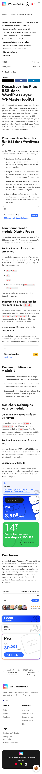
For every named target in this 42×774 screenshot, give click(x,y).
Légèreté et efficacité (10, 52)
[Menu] (39, 4)
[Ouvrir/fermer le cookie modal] (36, 768)
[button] (8, 80)
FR (34, 4)
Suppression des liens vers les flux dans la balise (19, 32)
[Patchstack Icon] (21, 764)
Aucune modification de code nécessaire (17, 35)
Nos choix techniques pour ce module (15, 42)
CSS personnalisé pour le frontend (16, 218)
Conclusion (6, 55)
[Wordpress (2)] (26, 764)
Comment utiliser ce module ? (12, 39)
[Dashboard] (27, 4)
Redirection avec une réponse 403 (14, 49)
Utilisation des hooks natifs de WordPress (17, 45)
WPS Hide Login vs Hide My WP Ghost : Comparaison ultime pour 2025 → (19, 490)
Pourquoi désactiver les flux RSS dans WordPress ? (20, 22)
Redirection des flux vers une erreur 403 (16, 29)
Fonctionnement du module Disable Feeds (17, 25)
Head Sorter (8, 357)
